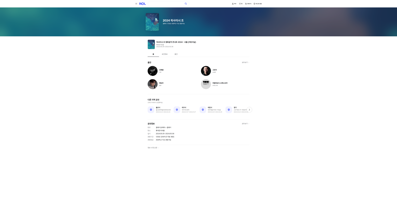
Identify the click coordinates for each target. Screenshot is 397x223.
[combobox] (166, 4)
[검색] (185, 3)
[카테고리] (136, 4)
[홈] (142, 3)
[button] (249, 109)
